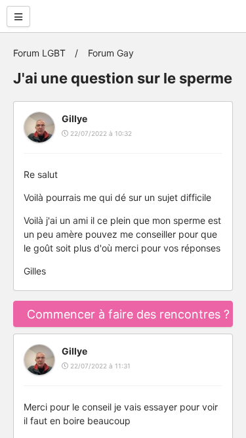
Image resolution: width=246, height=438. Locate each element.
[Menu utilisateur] (18, 16)
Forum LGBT (39, 52)
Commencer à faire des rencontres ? (128, 314)
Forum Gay (111, 52)
